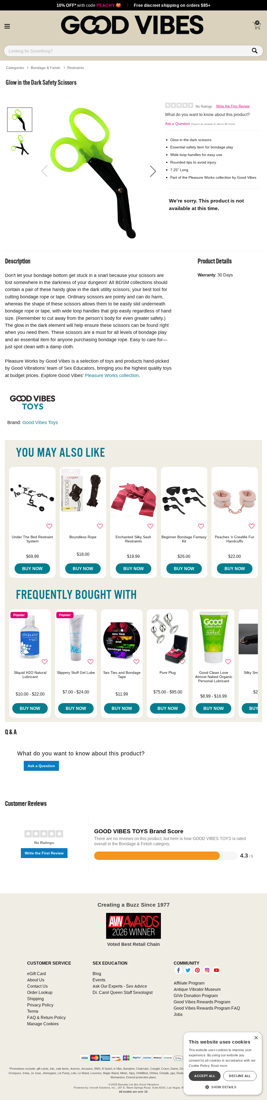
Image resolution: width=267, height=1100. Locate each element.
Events (99, 979)
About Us (35, 979)
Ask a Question (177, 123)
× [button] (256, 1038)
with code (89, 5)
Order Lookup (39, 992)
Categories (15, 67)
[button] (7, 25)
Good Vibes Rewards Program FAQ (207, 1008)
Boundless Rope (82, 537)
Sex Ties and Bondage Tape (122, 674)
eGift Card (36, 973)
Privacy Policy (40, 1005)
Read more (219, 1066)
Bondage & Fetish (45, 67)
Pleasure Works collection (112, 375)
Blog (97, 973)
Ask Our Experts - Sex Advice (120, 986)
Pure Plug (168, 672)
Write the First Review (233, 106)
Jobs (178, 1014)
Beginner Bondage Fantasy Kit (184, 539)
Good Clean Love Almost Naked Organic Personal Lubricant (213, 676)
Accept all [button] (204, 1076)
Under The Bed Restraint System (32, 539)
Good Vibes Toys (40, 422)
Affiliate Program (189, 983)
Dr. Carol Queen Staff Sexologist (123, 992)
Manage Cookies (43, 1023)
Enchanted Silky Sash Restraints (133, 539)
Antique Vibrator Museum (197, 989)
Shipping (35, 998)
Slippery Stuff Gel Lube (76, 672)
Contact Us (37, 986)
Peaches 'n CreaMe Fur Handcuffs (234, 539)
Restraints (75, 67)
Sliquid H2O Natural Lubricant (30, 674)
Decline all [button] (240, 1076)
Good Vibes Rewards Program (202, 1001)
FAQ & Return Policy (46, 1017)
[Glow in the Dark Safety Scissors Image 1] (99, 171)
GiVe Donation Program (196, 995)
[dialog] (223, 1063)
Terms (32, 1011)
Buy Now (32, 568)
